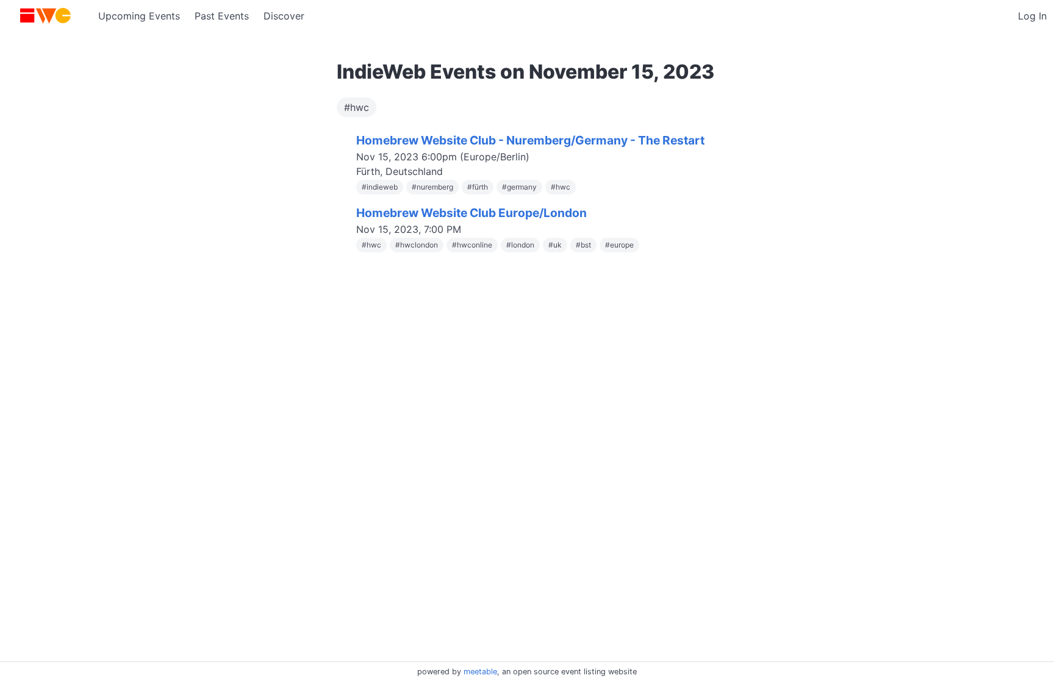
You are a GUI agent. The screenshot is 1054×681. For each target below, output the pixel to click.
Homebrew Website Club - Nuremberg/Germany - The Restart (530, 140)
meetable (480, 671)
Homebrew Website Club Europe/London (471, 212)
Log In (1032, 16)
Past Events (222, 16)
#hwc (356, 107)
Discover (284, 16)
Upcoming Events (139, 16)
